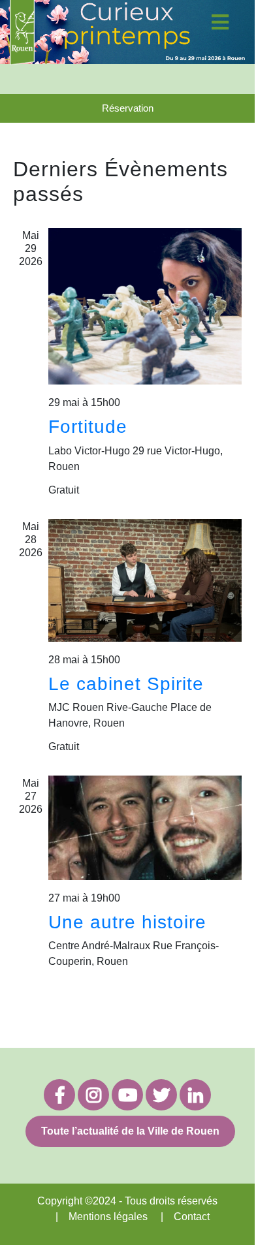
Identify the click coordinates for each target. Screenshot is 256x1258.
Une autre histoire (127, 922)
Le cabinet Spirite (126, 684)
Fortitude (87, 427)
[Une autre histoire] (145, 827)
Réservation (127, 108)
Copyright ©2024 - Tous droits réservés (127, 1200)
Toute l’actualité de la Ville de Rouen (130, 1131)
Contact (192, 1216)
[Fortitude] (145, 306)
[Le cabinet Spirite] (145, 580)
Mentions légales (108, 1216)
